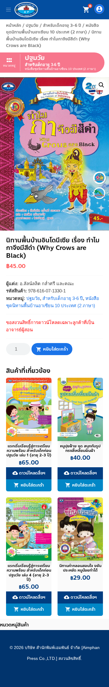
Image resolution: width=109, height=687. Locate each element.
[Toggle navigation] (8, 10)
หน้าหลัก (13, 25)
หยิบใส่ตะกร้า (55, 349)
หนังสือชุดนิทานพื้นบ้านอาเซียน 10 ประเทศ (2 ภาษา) (52, 28)
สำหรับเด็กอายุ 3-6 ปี (62, 25)
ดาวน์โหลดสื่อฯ (28, 473)
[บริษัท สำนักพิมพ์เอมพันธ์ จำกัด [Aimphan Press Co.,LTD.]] (26, 10)
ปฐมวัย (32, 25)
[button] (101, 85)
